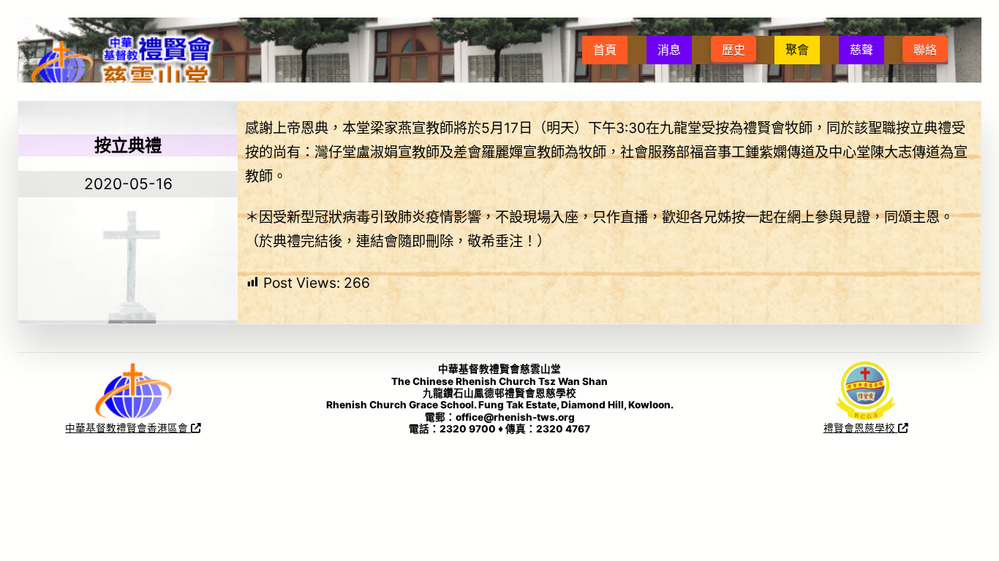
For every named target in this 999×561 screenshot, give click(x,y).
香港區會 (169, 428)
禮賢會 (131, 428)
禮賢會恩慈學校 (860, 428)
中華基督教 (90, 428)
